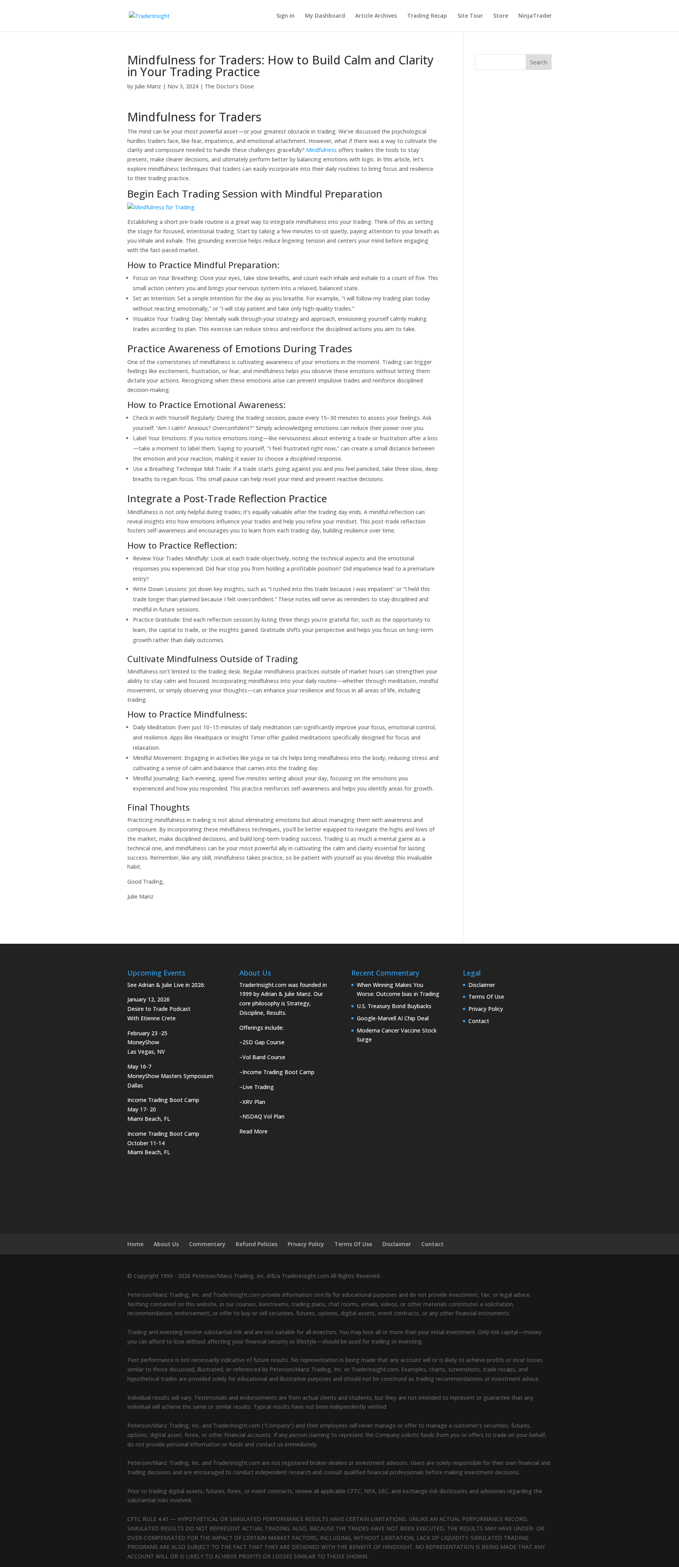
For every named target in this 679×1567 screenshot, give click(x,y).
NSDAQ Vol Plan (263, 1116)
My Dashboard (325, 16)
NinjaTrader (535, 16)
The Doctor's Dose (229, 86)
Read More (253, 1131)
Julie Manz (148, 86)
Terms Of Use (486, 996)
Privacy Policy (485, 1008)
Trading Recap (427, 16)
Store (500, 16)
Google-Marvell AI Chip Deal (393, 1018)
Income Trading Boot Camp (278, 1072)
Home (135, 1244)
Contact (478, 1021)
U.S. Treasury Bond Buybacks (394, 1006)
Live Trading (258, 1087)
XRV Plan (253, 1102)
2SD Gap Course (263, 1042)
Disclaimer (481, 985)
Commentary (207, 1244)
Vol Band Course (263, 1057)
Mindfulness (321, 150)
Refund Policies (256, 1244)
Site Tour (470, 16)
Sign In (285, 16)
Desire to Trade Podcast (159, 1008)
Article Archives (376, 16)
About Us (166, 1244)
